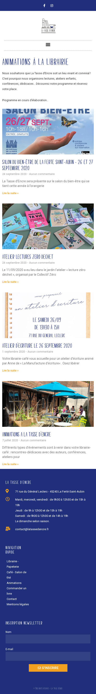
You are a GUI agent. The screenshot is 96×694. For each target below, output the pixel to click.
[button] (48, 44)
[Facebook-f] (44, 5)
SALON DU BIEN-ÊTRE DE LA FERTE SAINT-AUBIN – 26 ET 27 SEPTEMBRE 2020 (47, 164)
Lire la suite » (10, 193)
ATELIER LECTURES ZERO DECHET (27, 256)
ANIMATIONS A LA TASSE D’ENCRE (26, 434)
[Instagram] (52, 5)
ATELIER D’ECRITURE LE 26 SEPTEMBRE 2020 (37, 345)
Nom (8, 632)
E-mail (9, 649)
